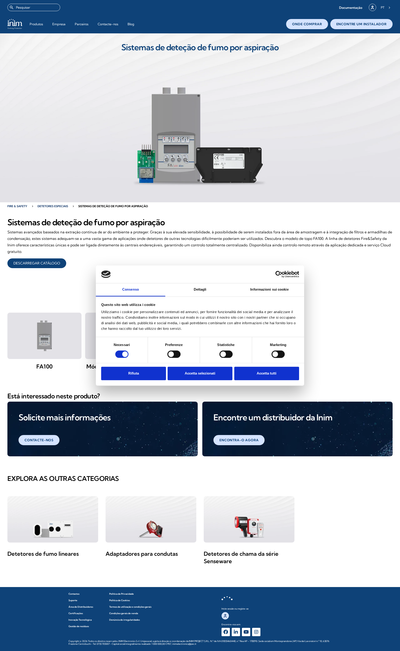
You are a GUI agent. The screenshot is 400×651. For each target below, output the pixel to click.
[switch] (174, 354)
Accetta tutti (266, 373)
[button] (350, 7)
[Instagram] (256, 632)
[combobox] (33, 7)
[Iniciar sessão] (372, 7)
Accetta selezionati (200, 373)
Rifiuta (133, 373)
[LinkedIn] (236, 632)
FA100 (44, 366)
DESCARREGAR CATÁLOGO (36, 263)
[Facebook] (226, 632)
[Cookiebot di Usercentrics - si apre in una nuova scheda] (279, 274)
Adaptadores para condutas (142, 553)
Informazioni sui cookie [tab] (269, 290)
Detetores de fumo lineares (43, 553)
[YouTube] (246, 632)
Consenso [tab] (130, 290)
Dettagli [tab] (200, 290)
